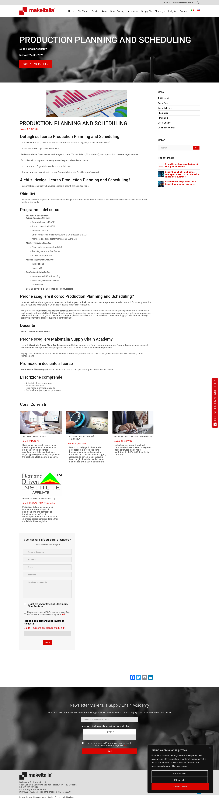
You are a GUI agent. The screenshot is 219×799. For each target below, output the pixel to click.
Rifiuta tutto (179, 780)
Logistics (163, 113)
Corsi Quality (164, 123)
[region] (180, 769)
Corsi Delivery (165, 108)
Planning (163, 118)
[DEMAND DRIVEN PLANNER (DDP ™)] (41, 484)
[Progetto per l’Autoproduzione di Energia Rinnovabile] (161, 166)
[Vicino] (210, 747)
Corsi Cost (163, 103)
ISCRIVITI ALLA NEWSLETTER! (215, 400)
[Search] (196, 148)
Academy (133, 11)
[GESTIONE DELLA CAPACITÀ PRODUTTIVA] (87, 422)
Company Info (60, 797)
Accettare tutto (180, 786)
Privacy (22, 797)
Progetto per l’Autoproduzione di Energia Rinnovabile (181, 165)
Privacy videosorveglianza (36, 797)
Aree (104, 11)
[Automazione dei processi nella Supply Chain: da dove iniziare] (161, 184)
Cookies (50, 797)
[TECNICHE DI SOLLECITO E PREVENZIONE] (133, 422)
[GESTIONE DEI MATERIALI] (41, 422)
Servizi (95, 11)
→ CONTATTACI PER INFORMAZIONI (178, 2)
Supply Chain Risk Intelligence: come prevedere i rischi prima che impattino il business (182, 174)
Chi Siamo (83, 11)
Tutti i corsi (163, 98)
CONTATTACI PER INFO (35, 64)
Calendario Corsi (166, 128)
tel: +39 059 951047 (28, 787)
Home (71, 11)
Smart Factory (117, 11)
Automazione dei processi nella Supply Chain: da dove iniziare (180, 182)
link (63, 614)
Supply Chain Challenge (153, 11)
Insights (172, 11)
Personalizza (179, 773)
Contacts (70, 797)
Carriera (184, 11)
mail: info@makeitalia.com (32, 789)
